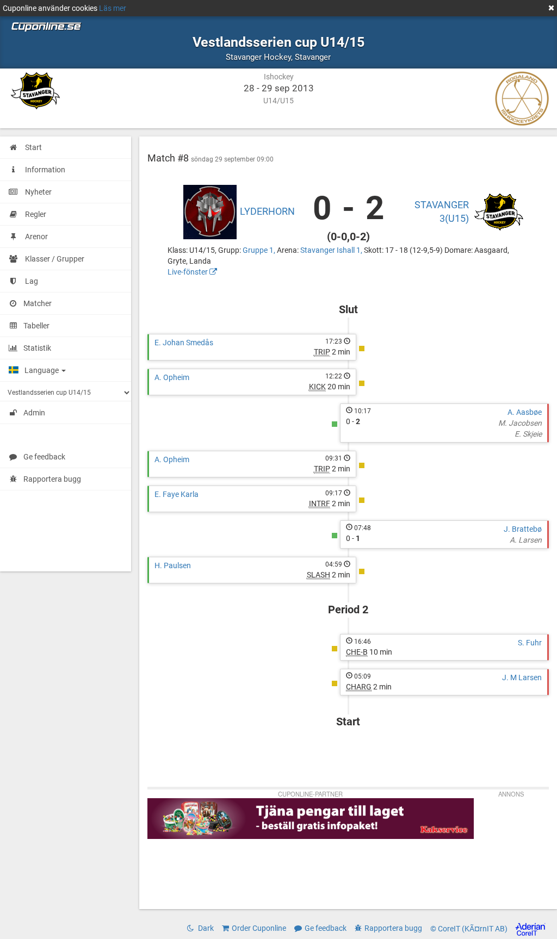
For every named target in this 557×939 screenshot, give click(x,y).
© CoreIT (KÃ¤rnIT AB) (469, 928)
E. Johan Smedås (183, 342)
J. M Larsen (522, 677)
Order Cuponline (259, 928)
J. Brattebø (523, 529)
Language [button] (42, 370)
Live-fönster (188, 272)
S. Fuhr (530, 642)
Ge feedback (44, 456)
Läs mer (112, 8)
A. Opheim (171, 377)
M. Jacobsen (520, 423)
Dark (205, 928)
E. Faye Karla (176, 494)
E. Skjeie (528, 434)
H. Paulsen (172, 565)
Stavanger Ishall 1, (332, 250)
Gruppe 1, (260, 250)
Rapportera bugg (52, 479)
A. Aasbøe (525, 412)
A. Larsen (526, 540)
